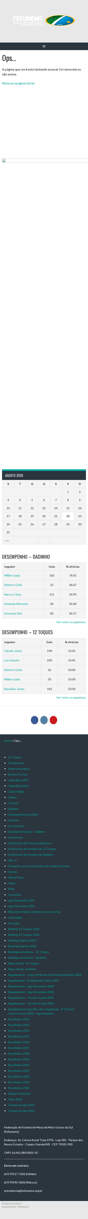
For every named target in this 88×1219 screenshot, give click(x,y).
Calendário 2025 (18, 780)
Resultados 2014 (18, 1030)
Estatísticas (15, 837)
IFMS (11, 889)
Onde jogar (15, 917)
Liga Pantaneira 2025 (21, 900)
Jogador (9, 566)
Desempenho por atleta (23, 814)
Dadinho (13, 808)
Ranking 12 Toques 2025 (23, 929)
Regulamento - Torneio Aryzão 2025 (31, 997)
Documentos (16, 826)
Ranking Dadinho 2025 (22, 940)
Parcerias (14, 923)
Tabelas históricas (19, 1093)
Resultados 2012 (18, 1019)
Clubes (12, 797)
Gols (52, 566)
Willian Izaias (12, 575)
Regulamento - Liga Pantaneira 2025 (31, 986)
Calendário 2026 (18, 786)
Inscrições (14, 894)
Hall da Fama (15, 877)
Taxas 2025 (15, 1099)
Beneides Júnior (14, 689)
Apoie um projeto (19, 768)
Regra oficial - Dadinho (22, 969)
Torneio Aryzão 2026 (21, 1110)
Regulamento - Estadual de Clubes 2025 (33, 980)
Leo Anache (11, 660)
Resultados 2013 (18, 1025)
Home (8, 740)
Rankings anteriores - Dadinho (27, 957)
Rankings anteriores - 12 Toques (28, 952)
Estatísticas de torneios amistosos (30, 843)
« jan (7, 540)
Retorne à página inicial (18, 83)
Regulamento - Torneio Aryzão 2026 (31, 1003)
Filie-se (12, 860)
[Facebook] (34, 720)
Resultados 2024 (18, 1088)
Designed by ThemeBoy (15, 1207)
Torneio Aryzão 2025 (21, 1105)
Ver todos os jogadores (71, 622)
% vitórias (73, 566)
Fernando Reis (13, 613)
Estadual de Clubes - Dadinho (26, 831)
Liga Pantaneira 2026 (21, 906)
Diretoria (13, 820)
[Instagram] (44, 720)
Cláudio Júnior (13, 651)
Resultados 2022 (18, 1076)
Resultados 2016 (18, 1042)
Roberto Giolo (13, 584)
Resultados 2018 (18, 1053)
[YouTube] (53, 720)
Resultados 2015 (18, 1036)
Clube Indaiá (16, 791)
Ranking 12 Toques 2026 (23, 934)
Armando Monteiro (16, 604)
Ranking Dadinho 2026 (22, 946)
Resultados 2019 (18, 1059)
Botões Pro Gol (17, 774)
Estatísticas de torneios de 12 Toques (32, 848)
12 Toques (14, 757)
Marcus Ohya (12, 594)
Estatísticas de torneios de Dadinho (30, 854)
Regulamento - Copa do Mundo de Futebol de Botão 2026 (44, 974)
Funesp (12, 871)
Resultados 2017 (18, 1047)
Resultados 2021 (18, 1070)
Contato (13, 803)
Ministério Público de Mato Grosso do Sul (34, 911)
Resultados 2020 (18, 1065)
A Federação (16, 763)
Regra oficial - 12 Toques (23, 963)
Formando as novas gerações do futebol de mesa (39, 866)
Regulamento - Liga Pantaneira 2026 (31, 992)
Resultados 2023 (18, 1082)
